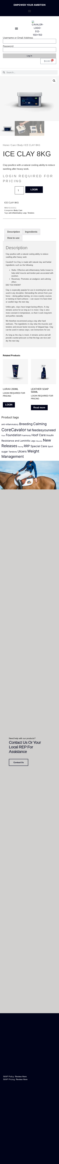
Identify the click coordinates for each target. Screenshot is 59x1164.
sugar (4, 451)
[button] (29, 11)
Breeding (26, 424)
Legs (25, 213)
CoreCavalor (13, 429)
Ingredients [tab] (31, 232)
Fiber (3, 436)
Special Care (39, 446)
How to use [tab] (13, 238)
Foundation (13, 435)
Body (20, 145)
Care (13, 145)
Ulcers (22, 451)
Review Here (21, 1076)
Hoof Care (39, 435)
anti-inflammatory (15, 213)
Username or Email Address (18, 38)
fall (29, 430)
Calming (40, 424)
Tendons (30, 213)
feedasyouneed (44, 430)
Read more (39, 407)
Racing (20, 447)
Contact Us (18, 762)
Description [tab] (13, 232)
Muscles (39, 441)
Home (6, 145)
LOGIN (34, 189)
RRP (27, 446)
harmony (26, 435)
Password (8, 46)
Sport (50, 446)
